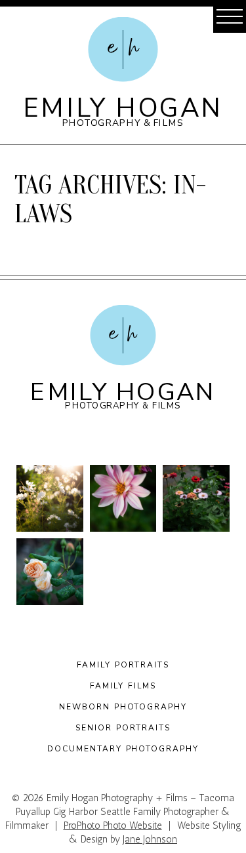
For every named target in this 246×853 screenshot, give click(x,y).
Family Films (122, 686)
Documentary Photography (122, 749)
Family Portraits (123, 665)
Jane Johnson (150, 839)
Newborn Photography (123, 707)
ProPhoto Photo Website (113, 825)
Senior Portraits (123, 728)
